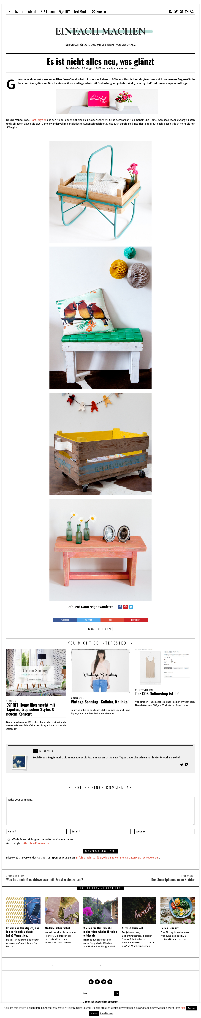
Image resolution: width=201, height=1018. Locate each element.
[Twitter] (176, 11)
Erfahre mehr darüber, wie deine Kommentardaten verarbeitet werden (117, 857)
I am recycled (38, 119)
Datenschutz (91, 1001)
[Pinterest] (181, 11)
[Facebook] (170, 11)
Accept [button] (191, 1008)
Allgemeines (116, 68)
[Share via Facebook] (120, 606)
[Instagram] (186, 11)
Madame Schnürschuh (58, 928)
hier (183, 1007)
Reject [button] (94, 1013)
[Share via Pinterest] (125, 606)
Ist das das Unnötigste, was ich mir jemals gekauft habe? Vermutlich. (22, 931)
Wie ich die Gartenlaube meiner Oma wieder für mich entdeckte (100, 931)
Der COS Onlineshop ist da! (157, 693)
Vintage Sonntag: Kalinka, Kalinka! (100, 702)
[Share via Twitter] (131, 606)
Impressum (111, 1001)
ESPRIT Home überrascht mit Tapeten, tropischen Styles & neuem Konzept (30, 709)
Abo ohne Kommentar (36, 843)
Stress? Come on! (132, 928)
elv (134, 68)
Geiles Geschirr (169, 928)
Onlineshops (104, 629)
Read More (106, 1013)
